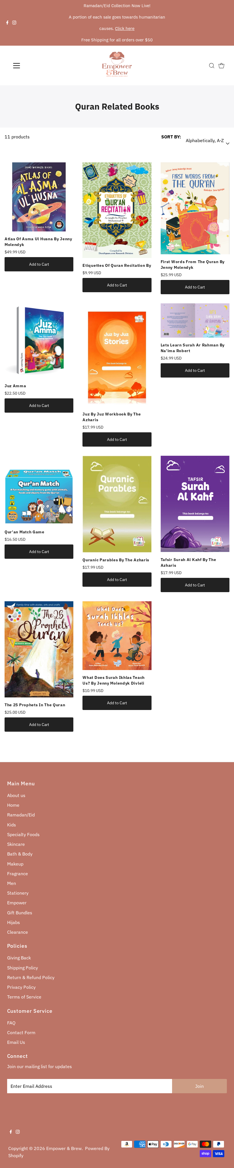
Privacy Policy (21, 987)
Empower (17, 902)
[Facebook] (7, 23)
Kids (11, 825)
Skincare (16, 844)
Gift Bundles (19, 912)
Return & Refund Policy (31, 977)
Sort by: (171, 137)
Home (13, 805)
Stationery (18, 893)
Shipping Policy (22, 968)
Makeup (15, 864)
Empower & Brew (64, 1148)
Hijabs (13, 922)
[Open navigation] (35, 65)
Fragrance (17, 873)
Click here (124, 28)
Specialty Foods (23, 834)
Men (11, 883)
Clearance (17, 932)
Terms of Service (24, 997)
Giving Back (19, 958)
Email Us (16, 1042)
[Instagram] (14, 23)
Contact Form (21, 1032)
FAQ (11, 1023)
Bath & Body (20, 854)
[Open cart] (221, 65)
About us (16, 795)
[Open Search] (211, 65)
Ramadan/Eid (21, 815)
